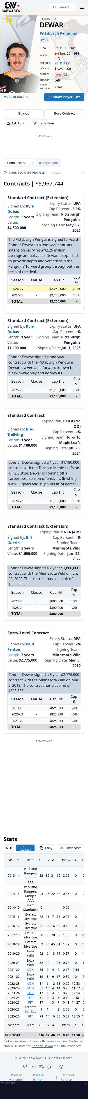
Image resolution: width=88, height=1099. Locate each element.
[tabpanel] (44, 608)
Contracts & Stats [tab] (20, 163)
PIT (30, 1002)
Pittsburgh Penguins (58, 33)
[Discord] (41, 1066)
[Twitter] (25, 1066)
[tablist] (32, 162)
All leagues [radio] (25, 848)
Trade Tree (46, 123)
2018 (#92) (62, 63)
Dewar (51, 25)
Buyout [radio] (23, 113)
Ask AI (16, 123)
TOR (30, 993)
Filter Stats (73, 848)
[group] (44, 113)
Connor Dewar (42, 1046)
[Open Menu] (81, 7)
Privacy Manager (16, 1077)
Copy (48, 848)
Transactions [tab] (48, 163)
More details (14, 97)
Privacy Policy (38, 1077)
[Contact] (33, 1066)
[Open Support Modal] (49, 1066)
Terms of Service (67, 1077)
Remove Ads (44, 135)
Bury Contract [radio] (64, 113)
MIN (30, 969)
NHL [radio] (9, 848)
